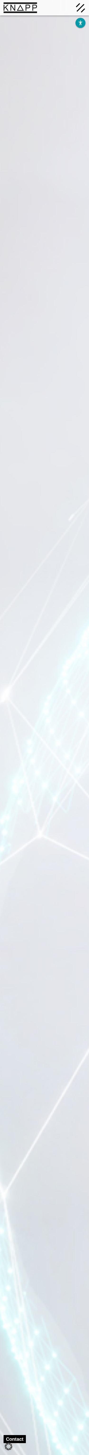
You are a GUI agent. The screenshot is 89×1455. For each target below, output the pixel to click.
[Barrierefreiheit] (80, 23)
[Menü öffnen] (80, 7)
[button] (8, 1446)
